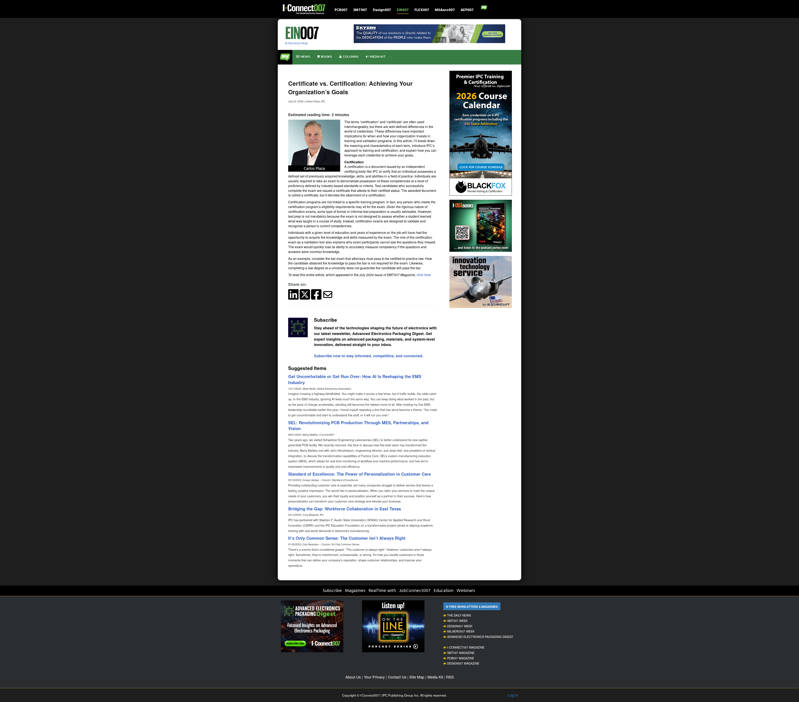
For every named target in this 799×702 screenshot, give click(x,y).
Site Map (416, 677)
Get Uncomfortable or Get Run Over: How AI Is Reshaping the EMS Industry (354, 379)
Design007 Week (459, 626)
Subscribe (332, 590)
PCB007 (341, 10)
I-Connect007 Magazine (465, 647)
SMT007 (360, 10)
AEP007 (467, 10)
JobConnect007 (415, 590)
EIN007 (403, 10)
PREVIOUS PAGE (297, 43)
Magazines (355, 590)
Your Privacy (374, 677)
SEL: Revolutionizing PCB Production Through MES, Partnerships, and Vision (358, 425)
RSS (450, 677)
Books (326, 56)
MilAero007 (445, 10)
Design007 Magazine (463, 663)
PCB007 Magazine (460, 658)
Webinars (466, 590)
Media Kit (435, 677)
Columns (350, 56)
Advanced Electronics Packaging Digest (480, 637)
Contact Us (397, 677)
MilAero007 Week (460, 631)
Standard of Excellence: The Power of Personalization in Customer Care (359, 474)
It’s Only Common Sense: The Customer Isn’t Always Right (347, 538)
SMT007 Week (457, 621)
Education (443, 590)
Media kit (378, 56)
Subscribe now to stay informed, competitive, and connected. (368, 355)
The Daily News (459, 615)
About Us (353, 677)
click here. (424, 274)
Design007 (382, 10)
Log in (513, 695)
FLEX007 (421, 10)
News (305, 56)
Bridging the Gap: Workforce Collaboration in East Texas (344, 509)
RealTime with (382, 590)
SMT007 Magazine (460, 653)
